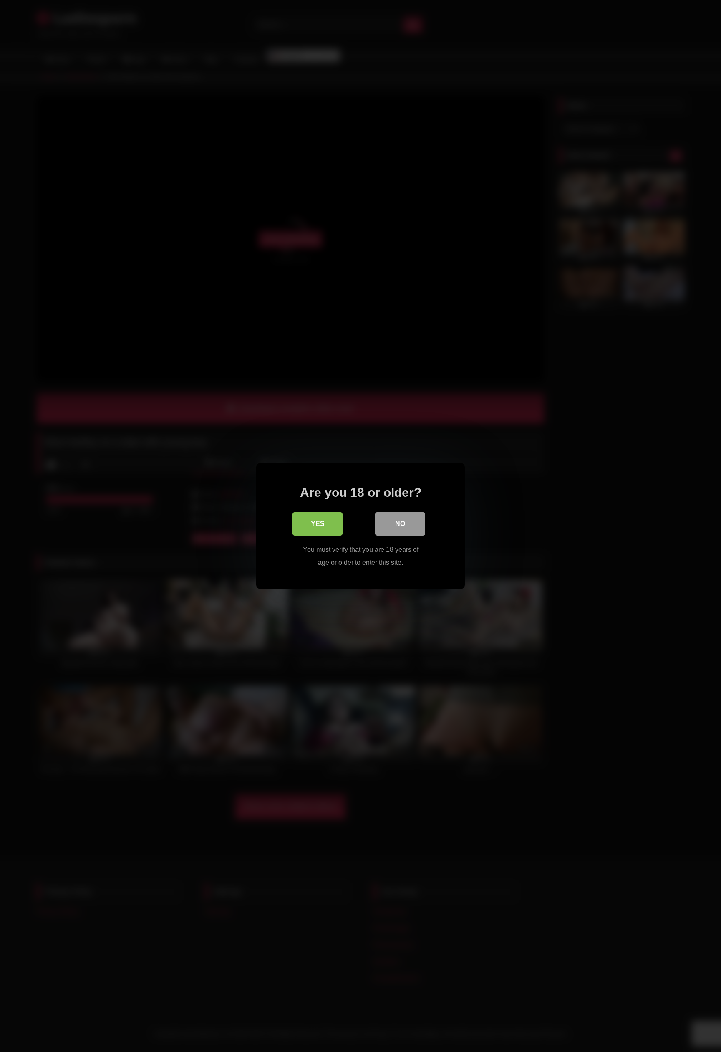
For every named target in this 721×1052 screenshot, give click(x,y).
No (400, 523)
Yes (318, 523)
